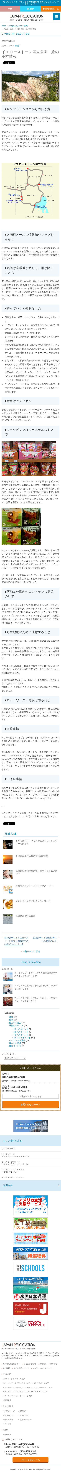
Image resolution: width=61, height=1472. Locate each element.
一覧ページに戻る (31, 951)
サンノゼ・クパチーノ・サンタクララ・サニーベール (15, 1163)
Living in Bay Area (15, 26)
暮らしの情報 (15, 1043)
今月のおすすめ (26, 1420)
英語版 (5, 1430)
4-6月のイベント (20, 1032)
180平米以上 (9, 1415)
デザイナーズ (9, 1411)
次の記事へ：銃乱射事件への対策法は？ (45, 939)
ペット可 (7, 1424)
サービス (7, 1435)
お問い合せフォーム (30, 1104)
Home (4, 26)
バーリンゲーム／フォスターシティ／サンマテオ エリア (26, 1383)
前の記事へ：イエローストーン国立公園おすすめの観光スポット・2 (16, 940)
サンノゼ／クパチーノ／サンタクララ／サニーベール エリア (28, 1387)
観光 (26, 26)
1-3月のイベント (20, 1029)
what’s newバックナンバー (43, 1368)
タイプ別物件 (8, 1406)
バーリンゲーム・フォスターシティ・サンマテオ (16, 1155)
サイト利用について (21, 1368)
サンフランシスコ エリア (14, 1379)
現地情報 (43, 1364)
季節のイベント (16, 1025)
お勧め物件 (7, 1374)
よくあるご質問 (30, 1364)
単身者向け (24, 1415)
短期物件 (8, 1185)
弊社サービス (15, 1046)
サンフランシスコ (9, 1148)
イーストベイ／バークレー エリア (18, 1396)
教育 (11, 1017)
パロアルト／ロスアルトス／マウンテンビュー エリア (25, 1392)
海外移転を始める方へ (11, 1364)
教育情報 (53, 1364)
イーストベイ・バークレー (13, 1177)
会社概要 (6, 1368)
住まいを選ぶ (15, 1023)
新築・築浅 (8, 1420)
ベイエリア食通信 (17, 1040)
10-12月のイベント (22, 1038)
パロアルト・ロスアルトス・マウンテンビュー (13, 1171)
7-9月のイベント (20, 1035)
